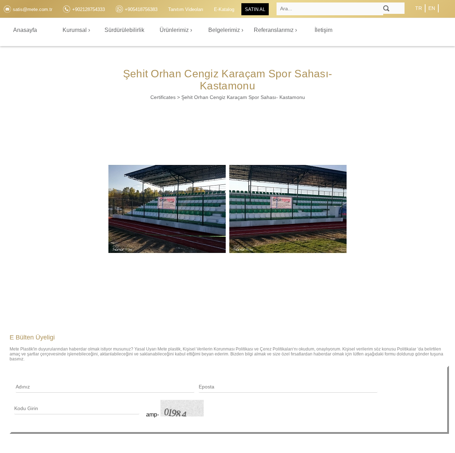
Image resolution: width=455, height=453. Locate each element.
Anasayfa (25, 30)
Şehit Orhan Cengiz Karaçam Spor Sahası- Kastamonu (243, 97)
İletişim (323, 30)
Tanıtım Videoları (185, 9)
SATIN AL (255, 9)
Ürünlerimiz (175, 30)
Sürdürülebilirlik (124, 30)
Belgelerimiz (224, 30)
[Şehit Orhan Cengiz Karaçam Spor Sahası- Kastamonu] (167, 209)
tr (418, 8)
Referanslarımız (274, 30)
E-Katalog (224, 9)
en (431, 8)
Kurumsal (75, 30)
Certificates (163, 97)
